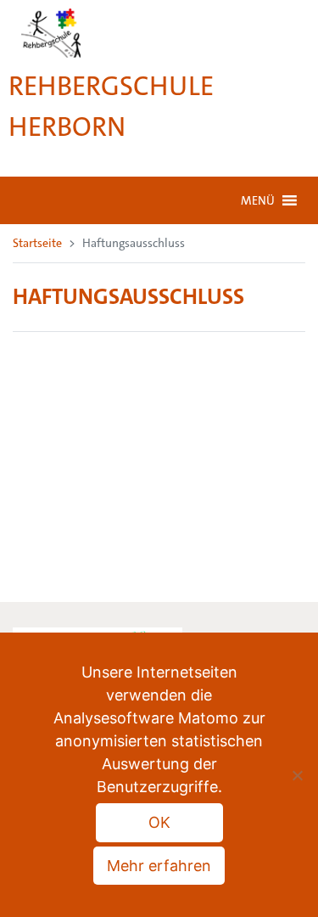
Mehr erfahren (159, 866)
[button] (258, 200)
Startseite (37, 242)
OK (159, 822)
